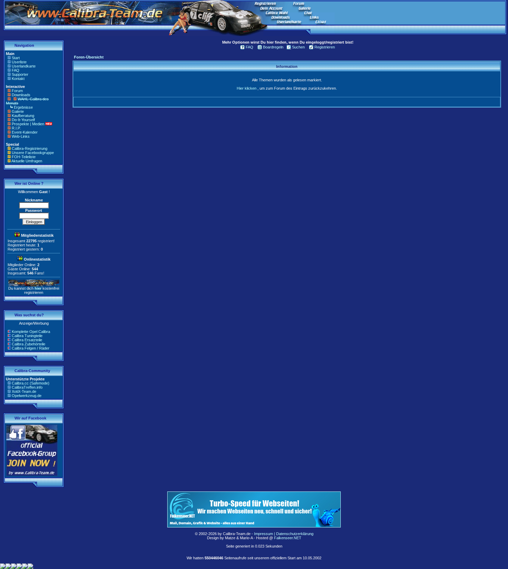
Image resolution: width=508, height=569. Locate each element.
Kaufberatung (23, 116)
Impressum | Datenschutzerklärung (283, 534)
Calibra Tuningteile (27, 336)
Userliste (19, 62)
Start (16, 58)
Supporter (20, 74)
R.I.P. (16, 128)
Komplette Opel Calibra (31, 331)
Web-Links (21, 136)
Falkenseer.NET (287, 538)
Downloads (21, 95)
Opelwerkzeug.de (26, 396)
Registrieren (324, 47)
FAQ (15, 70)
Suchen (298, 47)
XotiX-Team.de (24, 391)
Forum (17, 91)
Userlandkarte (24, 66)
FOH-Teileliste (24, 157)
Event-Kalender (25, 132)
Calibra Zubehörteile (28, 344)
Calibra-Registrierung (29, 148)
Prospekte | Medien (28, 124)
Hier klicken (246, 88)
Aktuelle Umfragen (26, 161)
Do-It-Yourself (23, 120)
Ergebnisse (23, 107)
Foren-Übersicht (89, 57)
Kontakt (18, 78)
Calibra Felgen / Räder (30, 348)
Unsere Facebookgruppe (33, 153)
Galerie (18, 111)
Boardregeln (273, 47)
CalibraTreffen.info (27, 387)
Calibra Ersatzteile (27, 340)
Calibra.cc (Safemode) (30, 383)
